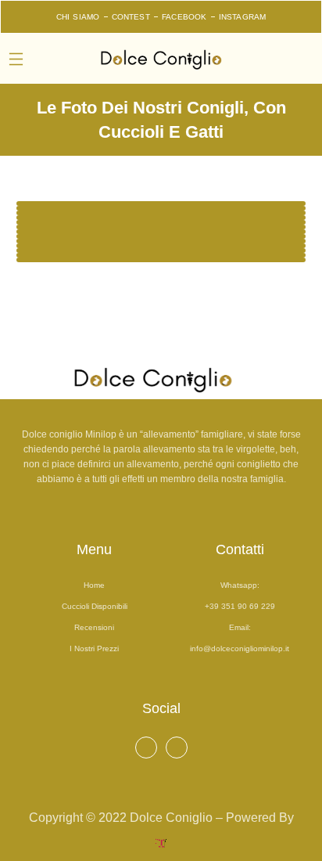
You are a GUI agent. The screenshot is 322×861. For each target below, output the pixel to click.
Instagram (243, 17)
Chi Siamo (78, 17)
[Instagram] (177, 747)
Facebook (184, 17)
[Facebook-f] (146, 747)
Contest (131, 17)
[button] (16, 60)
